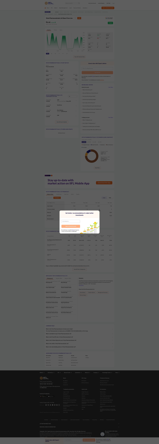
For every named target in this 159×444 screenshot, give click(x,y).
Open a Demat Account (70, 226)
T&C (73, 230)
